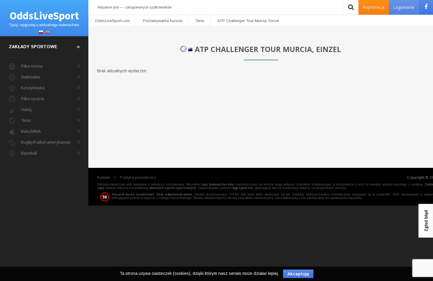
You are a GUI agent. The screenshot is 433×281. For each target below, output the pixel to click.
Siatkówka (50, 76)
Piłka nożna (50, 65)
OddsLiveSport (44, 18)
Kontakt (103, 177)
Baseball (50, 152)
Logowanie (403, 7)
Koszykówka (50, 87)
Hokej (50, 109)
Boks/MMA (50, 131)
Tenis (50, 120)
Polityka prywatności (138, 177)
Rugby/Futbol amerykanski (50, 142)
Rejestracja (373, 7)
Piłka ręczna (50, 98)
